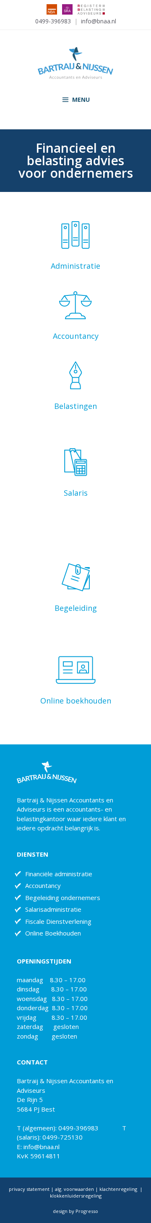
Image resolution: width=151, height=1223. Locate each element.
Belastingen (75, 406)
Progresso (87, 1211)
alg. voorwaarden (74, 1189)
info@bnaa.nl (98, 21)
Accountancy (76, 336)
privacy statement (29, 1189)
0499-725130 (62, 1137)
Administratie (75, 266)
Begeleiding (76, 608)
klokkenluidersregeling (76, 1196)
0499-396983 (53, 21)
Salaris (76, 493)
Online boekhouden (75, 701)
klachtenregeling (118, 1189)
